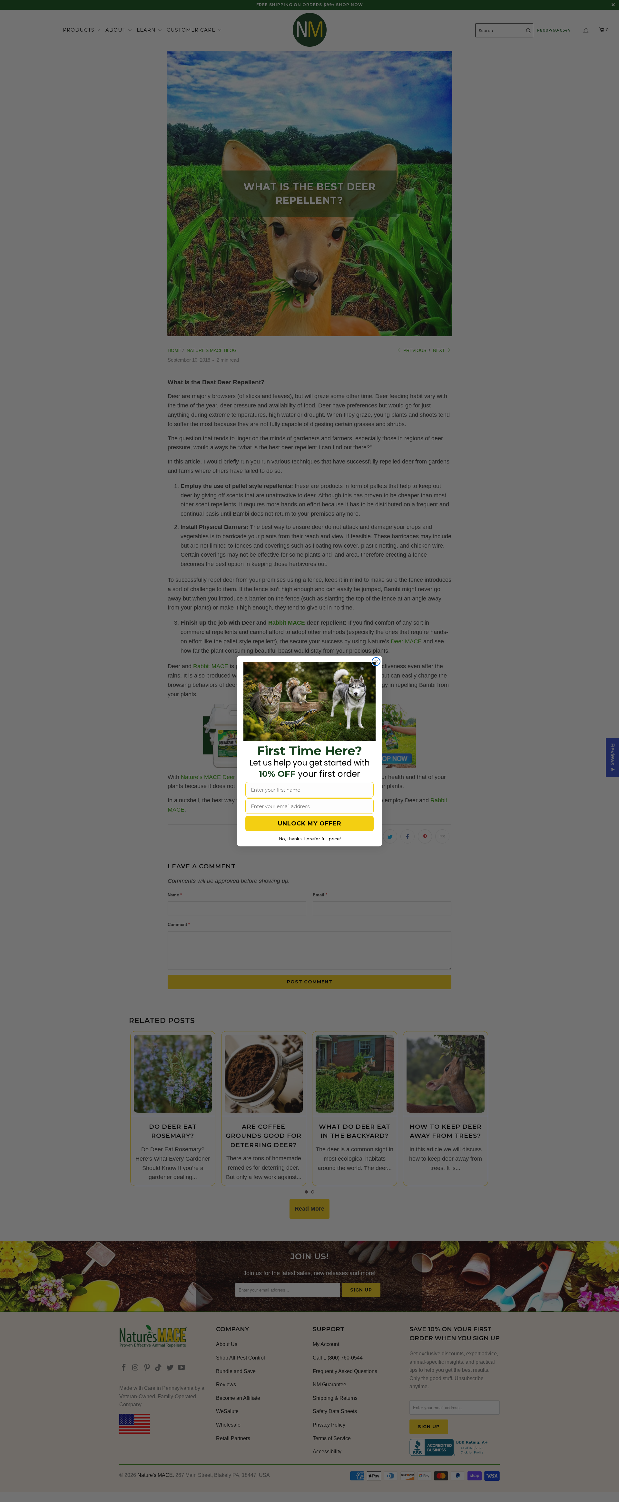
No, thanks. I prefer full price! (310, 838)
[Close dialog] (376, 662)
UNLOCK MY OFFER (309, 823)
